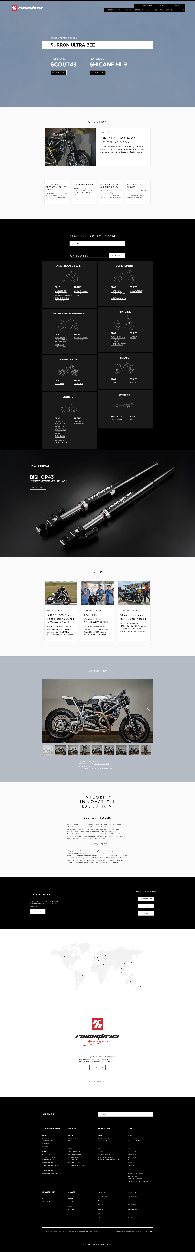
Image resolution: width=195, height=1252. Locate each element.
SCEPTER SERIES (79, 339)
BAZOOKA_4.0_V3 (60, 430)
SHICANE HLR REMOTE (62, 341)
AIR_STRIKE (72, 1138)
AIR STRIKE (133, 336)
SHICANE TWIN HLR (74, 1162)
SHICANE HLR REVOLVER (50, 1173)
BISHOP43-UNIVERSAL (81, 292)
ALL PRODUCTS (103, 1201)
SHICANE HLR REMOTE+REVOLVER (61, 345)
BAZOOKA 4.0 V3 (133, 1165)
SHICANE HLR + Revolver (103, 768)
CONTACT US (132, 1205)
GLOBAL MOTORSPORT (133, 1231)
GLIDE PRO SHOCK (61, 292)
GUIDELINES (132, 1192)
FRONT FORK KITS (116, 419)
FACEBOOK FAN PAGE (84, 1231)
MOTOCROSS (46, 1201)
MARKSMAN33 (78, 421)
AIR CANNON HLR (60, 290)
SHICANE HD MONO (61, 297)
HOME (130, 1217)
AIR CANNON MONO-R (118, 338)
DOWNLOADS (132, 1209)
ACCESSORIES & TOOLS (105, 1196)
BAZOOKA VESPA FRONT (136, 1141)
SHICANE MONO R (61, 339)
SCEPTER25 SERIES (136, 292)
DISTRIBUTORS (132, 1196)
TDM (151, 1231)
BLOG (129, 1213)
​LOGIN (130, 1201)
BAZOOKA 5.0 (59, 432)
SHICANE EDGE (60, 338)
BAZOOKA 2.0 (59, 425)
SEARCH (100, 1209)
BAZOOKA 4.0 (59, 426)
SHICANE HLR (59, 300)
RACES (100, 1213)
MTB (145, 1231)
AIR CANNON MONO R (49, 1157)
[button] (113, 10)
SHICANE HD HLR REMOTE (63, 295)
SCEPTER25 (77, 293)
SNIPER (113, 421)
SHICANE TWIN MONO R (76, 1165)
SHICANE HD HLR (60, 293)
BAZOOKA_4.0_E (60, 428)
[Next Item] (148, 711)
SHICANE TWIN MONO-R (118, 343)
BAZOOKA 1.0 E (132, 1154)
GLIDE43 (45, 1146)
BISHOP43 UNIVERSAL (49, 1141)
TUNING (100, 1205)
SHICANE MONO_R (104, 1154)
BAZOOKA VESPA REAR (135, 1173)
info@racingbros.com (97, 1081)
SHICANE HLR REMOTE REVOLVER (109, 1160)
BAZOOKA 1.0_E (60, 423)
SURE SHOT (91, 761)
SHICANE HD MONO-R (62, 299)
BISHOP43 (77, 290)
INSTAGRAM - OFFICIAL (49, 1231)
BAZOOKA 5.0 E (60, 433)
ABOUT (100, 1217)
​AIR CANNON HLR (47, 1154)
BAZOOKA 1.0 (59, 421)
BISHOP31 (133, 338)
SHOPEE (96, 1231)
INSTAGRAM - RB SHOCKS (67, 1231)
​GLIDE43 (76, 295)
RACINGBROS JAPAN (101, 764)
